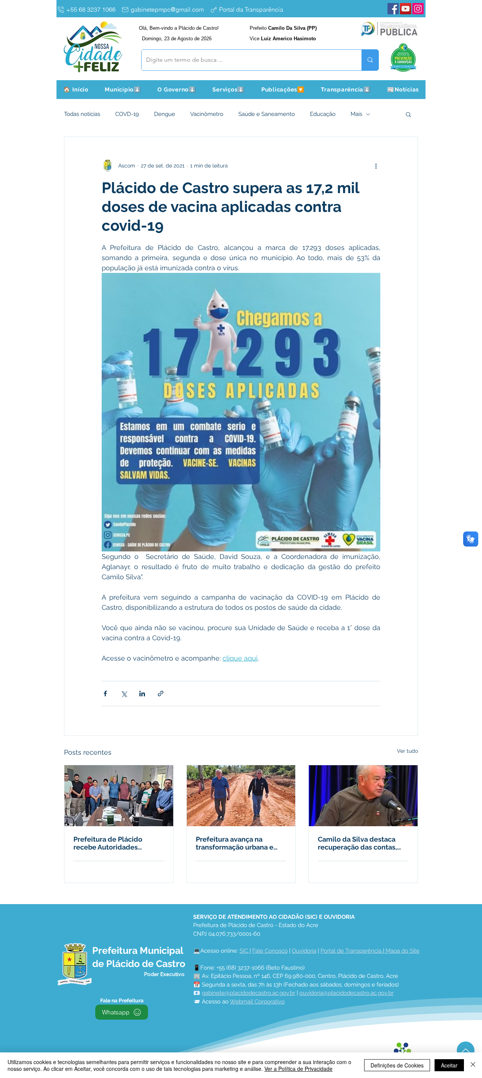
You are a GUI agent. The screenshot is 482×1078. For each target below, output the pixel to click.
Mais (356, 114)
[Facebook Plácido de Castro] (393, 8)
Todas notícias (82, 114)
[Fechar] (472, 1065)
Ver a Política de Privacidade (298, 1068)
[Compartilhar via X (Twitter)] (123, 693)
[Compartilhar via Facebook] (105, 693)
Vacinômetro (206, 114)
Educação (323, 114)
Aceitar (449, 1065)
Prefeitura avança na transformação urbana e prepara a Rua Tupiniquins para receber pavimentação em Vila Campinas (240, 843)
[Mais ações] (375, 165)
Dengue (164, 114)
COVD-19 (127, 114)
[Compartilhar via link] (160, 693)
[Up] (465, 1050)
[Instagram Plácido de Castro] (418, 8)
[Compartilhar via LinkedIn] (142, 693)
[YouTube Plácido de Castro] (405, 8)
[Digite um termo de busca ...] (370, 60)
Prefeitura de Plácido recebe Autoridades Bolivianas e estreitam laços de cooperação (109, 843)
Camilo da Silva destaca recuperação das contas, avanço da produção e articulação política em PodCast (357, 843)
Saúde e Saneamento (266, 114)
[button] (123, 89)
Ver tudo (407, 751)
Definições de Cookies (397, 1065)
